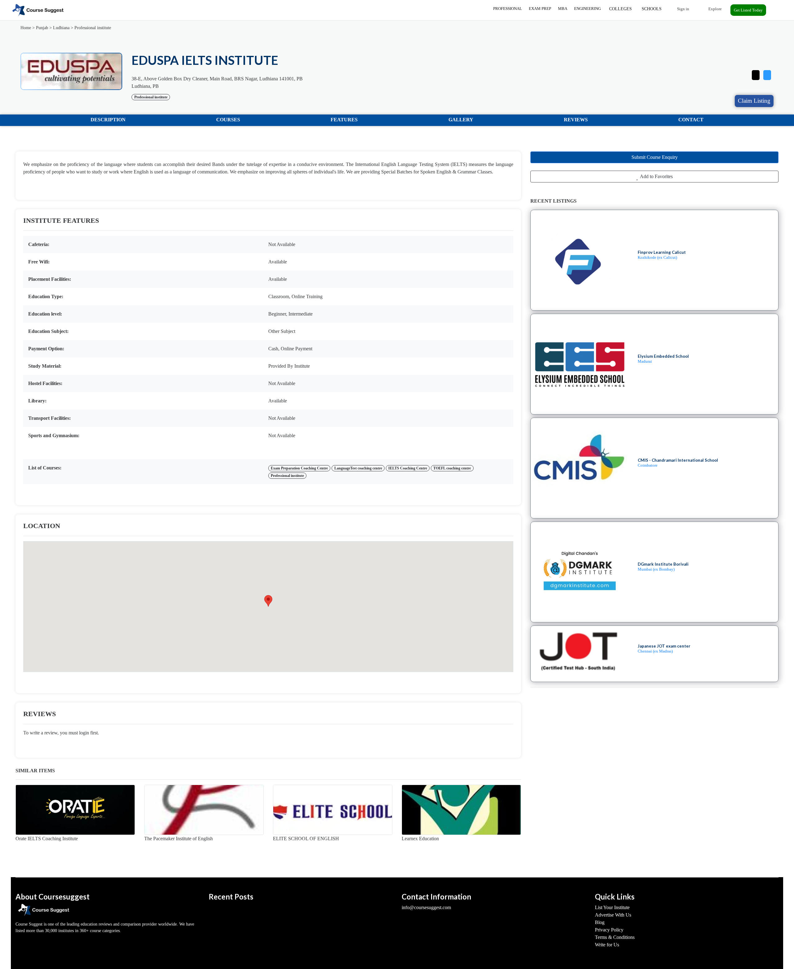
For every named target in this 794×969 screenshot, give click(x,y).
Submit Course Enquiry (654, 157)
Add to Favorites (656, 176)
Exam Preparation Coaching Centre (299, 468)
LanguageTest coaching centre (358, 468)
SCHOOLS (652, 9)
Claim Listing (754, 100)
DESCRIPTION (108, 119)
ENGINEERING (587, 8)
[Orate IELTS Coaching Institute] (75, 810)
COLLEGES (620, 9)
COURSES (228, 119)
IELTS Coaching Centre (407, 468)
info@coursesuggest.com (426, 907)
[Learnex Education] (461, 810)
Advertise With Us (613, 914)
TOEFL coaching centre (452, 468)
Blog (599, 922)
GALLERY (460, 119)
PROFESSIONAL (507, 8)
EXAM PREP (540, 8)
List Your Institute (612, 907)
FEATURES (344, 119)
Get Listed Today (748, 10)
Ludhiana (61, 27)
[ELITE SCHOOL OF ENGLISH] (332, 810)
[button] (767, 73)
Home (25, 27)
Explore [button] (714, 9)
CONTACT (690, 119)
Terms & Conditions (615, 937)
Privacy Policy (609, 929)
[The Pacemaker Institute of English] (204, 810)
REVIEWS (576, 119)
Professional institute (92, 27)
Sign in (682, 9)
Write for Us (607, 944)
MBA (562, 8)
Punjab (42, 27)
